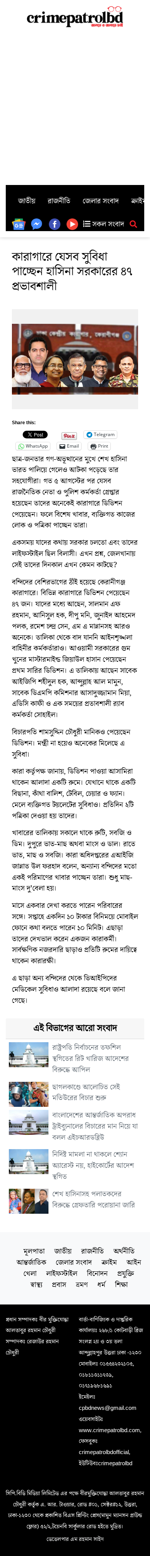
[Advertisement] (75, 106)
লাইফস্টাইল (61, 1273)
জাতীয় (26, 201)
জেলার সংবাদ (101, 201)
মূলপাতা (34, 1251)
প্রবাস (59, 1284)
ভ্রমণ (82, 1284)
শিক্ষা (121, 1284)
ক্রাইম (109, 1262)
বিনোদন (97, 1273)
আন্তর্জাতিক (31, 1262)
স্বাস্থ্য (36, 1284)
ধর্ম (101, 1284)
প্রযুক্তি (125, 1273)
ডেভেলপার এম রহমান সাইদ (75, 1539)
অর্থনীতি (124, 1251)
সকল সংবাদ (107, 224)
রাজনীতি (59, 201)
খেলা (30, 1273)
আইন (134, 1262)
